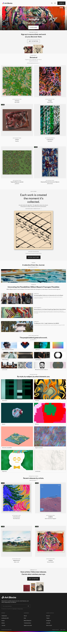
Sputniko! (50, 141)
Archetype (32, 253)
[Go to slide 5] (62, 7)
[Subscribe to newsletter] (28, 606)
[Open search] (52, 3)
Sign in (61, 3)
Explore (33, 27)
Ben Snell (17, 102)
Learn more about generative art (32, 208)
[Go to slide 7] (65, 7)
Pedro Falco (50, 102)
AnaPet (17, 141)
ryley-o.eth (16, 562)
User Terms (14, 608)
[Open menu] (55, 3)
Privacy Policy (20, 608)
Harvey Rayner (50, 562)
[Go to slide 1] (57, 7)
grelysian (17, 183)
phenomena (50, 183)
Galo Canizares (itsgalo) (50, 518)
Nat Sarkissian (16, 518)
